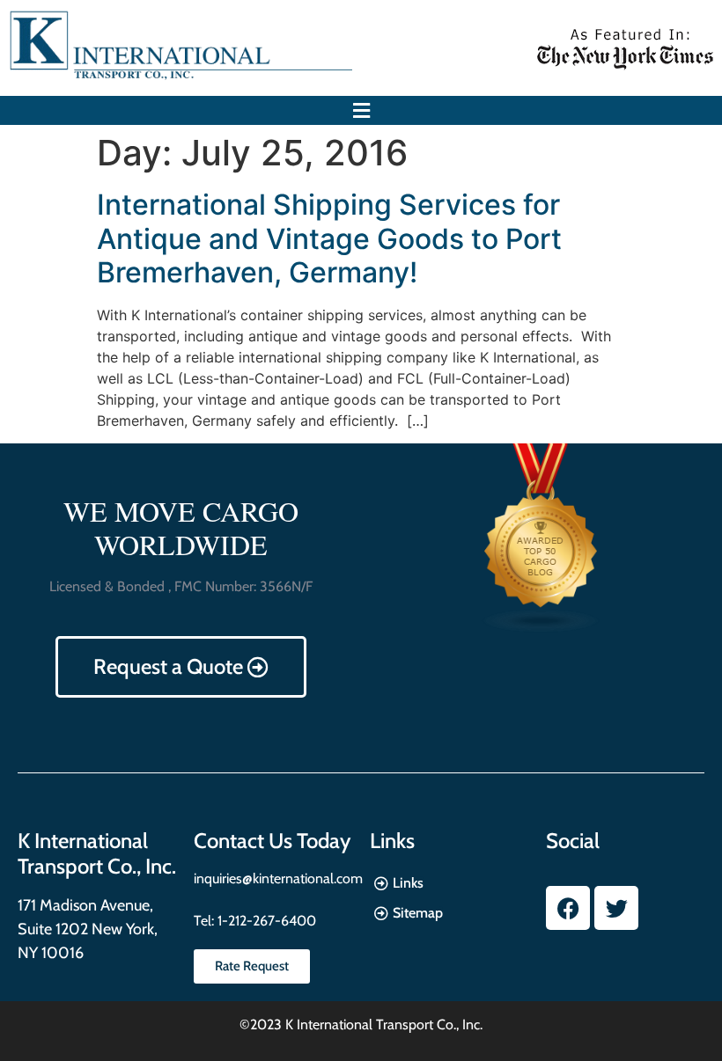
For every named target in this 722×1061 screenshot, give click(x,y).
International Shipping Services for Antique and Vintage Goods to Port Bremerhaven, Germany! (329, 238)
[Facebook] (568, 908)
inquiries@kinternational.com (278, 878)
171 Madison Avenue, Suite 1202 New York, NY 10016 (88, 929)
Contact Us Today (272, 840)
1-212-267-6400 (265, 920)
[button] (361, 110)
